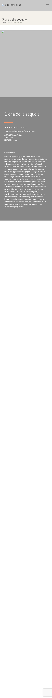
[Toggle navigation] (47, 5)
